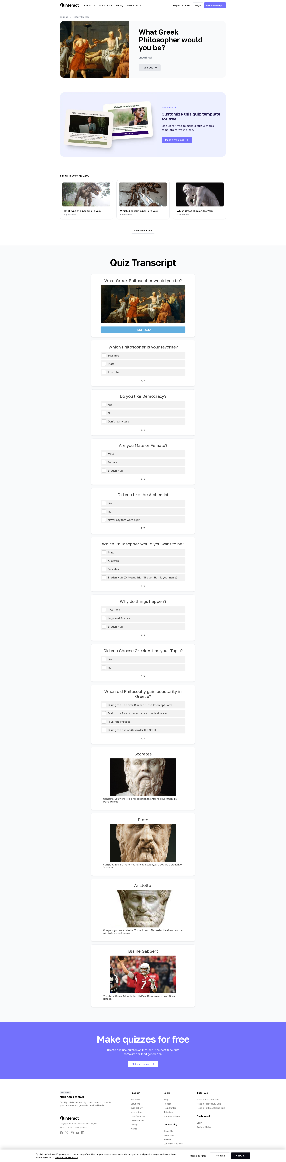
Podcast (168, 1103)
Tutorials (168, 1112)
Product (88, 5)
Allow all (240, 1155)
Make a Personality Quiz (209, 1103)
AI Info (134, 1128)
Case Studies (137, 1120)
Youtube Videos (172, 1116)
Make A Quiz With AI (72, 1096)
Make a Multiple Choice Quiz (211, 1108)
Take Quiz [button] (148, 67)
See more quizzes (143, 230)
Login (198, 5)
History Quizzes (81, 17)
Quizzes (64, 17)
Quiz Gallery (137, 1108)
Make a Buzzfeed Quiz (208, 1099)
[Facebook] (61, 1132)
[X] (66, 1132)
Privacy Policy (81, 1127)
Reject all (220, 1155)
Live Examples (138, 1116)
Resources (133, 5)
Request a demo (181, 5)
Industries (104, 5)
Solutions (135, 1103)
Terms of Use (66, 1127)
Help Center (170, 1108)
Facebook (169, 1135)
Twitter (167, 1139)
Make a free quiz (215, 5)
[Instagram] (72, 1132)
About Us (168, 1131)
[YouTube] (77, 1132)
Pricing (119, 5)
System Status (204, 1127)
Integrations (137, 1112)
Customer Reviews (173, 1143)
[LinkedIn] (82, 1132)
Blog (166, 1099)
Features (135, 1099)
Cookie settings (198, 1156)
